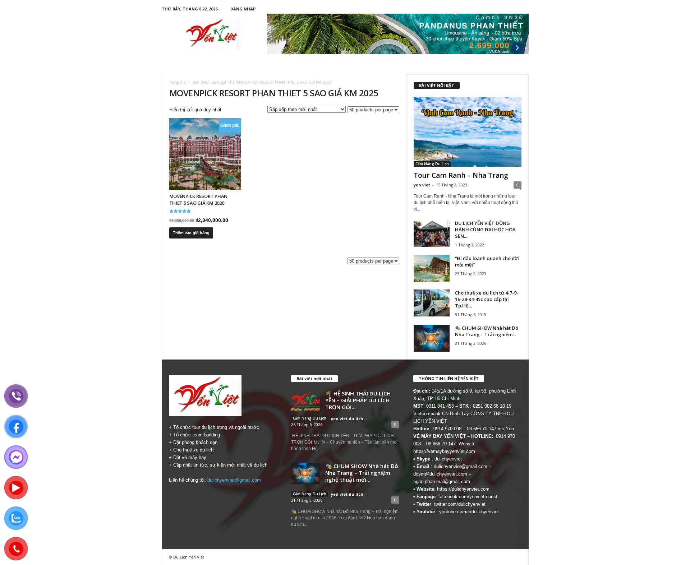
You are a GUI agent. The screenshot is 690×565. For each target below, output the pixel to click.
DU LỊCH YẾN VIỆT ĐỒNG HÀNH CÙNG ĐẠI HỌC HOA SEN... (485, 229)
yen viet (422, 184)
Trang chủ (177, 82)
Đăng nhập (243, 8)
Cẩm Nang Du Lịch (432, 163)
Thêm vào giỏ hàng (191, 233)
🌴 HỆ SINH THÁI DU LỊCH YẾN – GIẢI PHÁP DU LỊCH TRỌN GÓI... (358, 400)
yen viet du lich (347, 418)
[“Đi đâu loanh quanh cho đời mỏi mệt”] (432, 268)
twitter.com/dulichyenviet (460, 504)
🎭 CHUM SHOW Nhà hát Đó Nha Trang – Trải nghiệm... (486, 331)
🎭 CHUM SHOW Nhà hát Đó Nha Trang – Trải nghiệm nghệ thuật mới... (361, 472)
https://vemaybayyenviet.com (444, 451)
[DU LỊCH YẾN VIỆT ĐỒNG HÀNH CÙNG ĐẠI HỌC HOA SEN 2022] (432, 233)
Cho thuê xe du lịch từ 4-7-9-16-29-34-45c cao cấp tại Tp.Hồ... (486, 299)
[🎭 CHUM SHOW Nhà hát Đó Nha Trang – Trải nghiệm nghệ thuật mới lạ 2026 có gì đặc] (432, 338)
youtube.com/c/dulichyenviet (469, 511)
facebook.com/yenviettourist (467, 496)
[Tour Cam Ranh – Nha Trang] (467, 132)
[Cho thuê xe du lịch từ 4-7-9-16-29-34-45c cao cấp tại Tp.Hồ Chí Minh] (432, 303)
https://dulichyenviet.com (463, 489)
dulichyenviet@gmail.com (234, 480)
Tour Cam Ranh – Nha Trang (461, 175)
